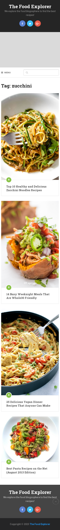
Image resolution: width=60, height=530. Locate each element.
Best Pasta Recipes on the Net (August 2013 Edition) (26, 470)
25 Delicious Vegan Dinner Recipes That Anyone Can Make (28, 403)
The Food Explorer (30, 6)
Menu (7, 72)
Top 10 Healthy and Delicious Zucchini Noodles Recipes (26, 188)
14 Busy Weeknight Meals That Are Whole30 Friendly (28, 296)
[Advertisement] (30, 50)
